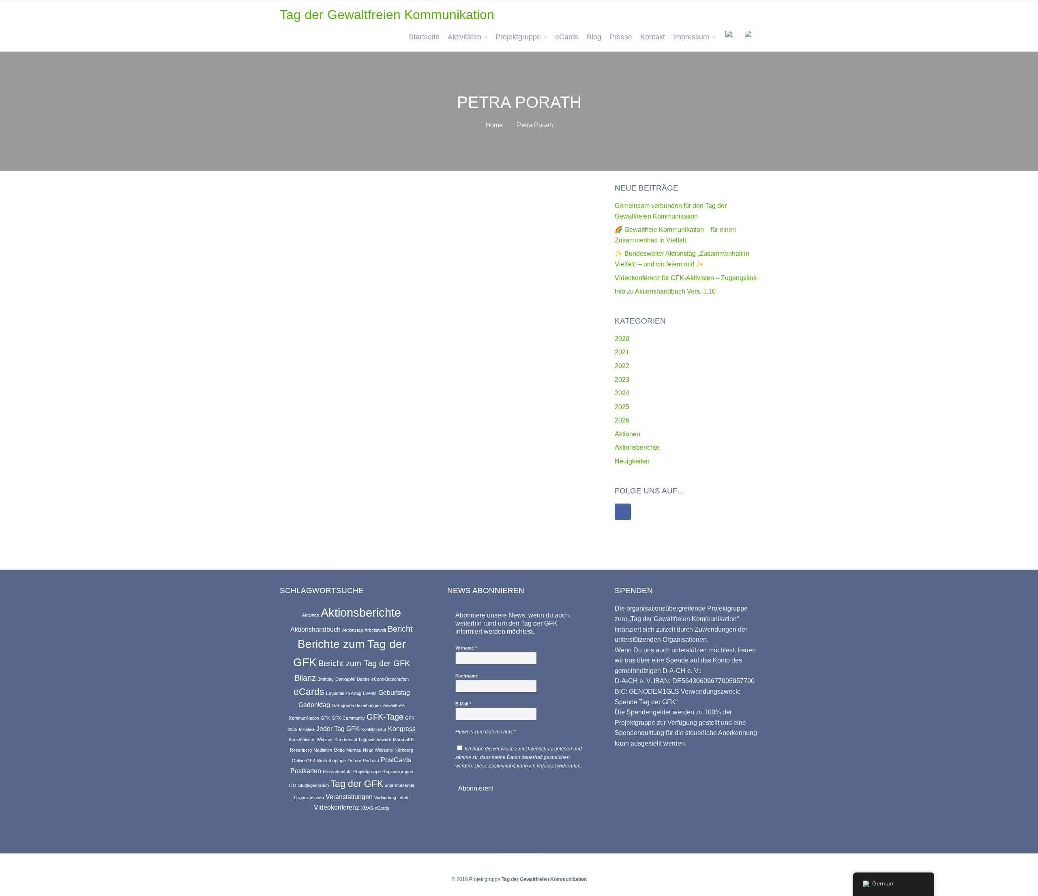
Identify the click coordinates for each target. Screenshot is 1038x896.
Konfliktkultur (373, 729)
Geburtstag (394, 692)
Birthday (325, 679)
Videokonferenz (336, 807)
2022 (622, 365)
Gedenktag (314, 704)
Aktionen (627, 434)
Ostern (354, 760)
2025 (622, 406)
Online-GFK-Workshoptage (319, 760)
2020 (622, 338)
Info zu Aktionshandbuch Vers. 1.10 (665, 291)
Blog (594, 37)
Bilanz (305, 677)
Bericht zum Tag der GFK (364, 663)
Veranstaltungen (349, 796)
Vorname (466, 647)
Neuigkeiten (632, 461)
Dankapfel (345, 679)
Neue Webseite (378, 750)
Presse (620, 37)
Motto (339, 750)
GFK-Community (348, 718)
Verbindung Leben (392, 797)
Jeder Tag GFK (338, 728)
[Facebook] (623, 512)
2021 (622, 352)
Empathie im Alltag (343, 693)
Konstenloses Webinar (311, 739)
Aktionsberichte (637, 447)
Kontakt (652, 37)
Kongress (402, 728)
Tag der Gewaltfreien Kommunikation (387, 14)
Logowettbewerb (375, 739)
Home (494, 125)
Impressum (691, 37)
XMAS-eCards (375, 808)
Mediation (322, 750)
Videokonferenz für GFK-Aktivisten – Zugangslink (686, 277)
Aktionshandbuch (315, 629)
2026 (622, 420)
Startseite (424, 37)
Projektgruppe (518, 37)
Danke (363, 679)
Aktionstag (352, 630)
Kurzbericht (346, 739)
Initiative (307, 729)
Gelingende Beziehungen (356, 705)
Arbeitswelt (375, 630)
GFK (325, 718)
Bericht (400, 628)
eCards (567, 37)
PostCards (396, 759)
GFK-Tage (385, 716)
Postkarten (305, 770)
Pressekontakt (337, 771)
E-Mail (463, 703)
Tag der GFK (356, 783)
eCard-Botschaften (390, 679)
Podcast (371, 760)
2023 (622, 379)
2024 (622, 393)
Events (370, 693)
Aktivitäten (464, 37)
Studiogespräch (313, 785)
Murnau (353, 750)
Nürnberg (404, 750)
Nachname (466, 675)
